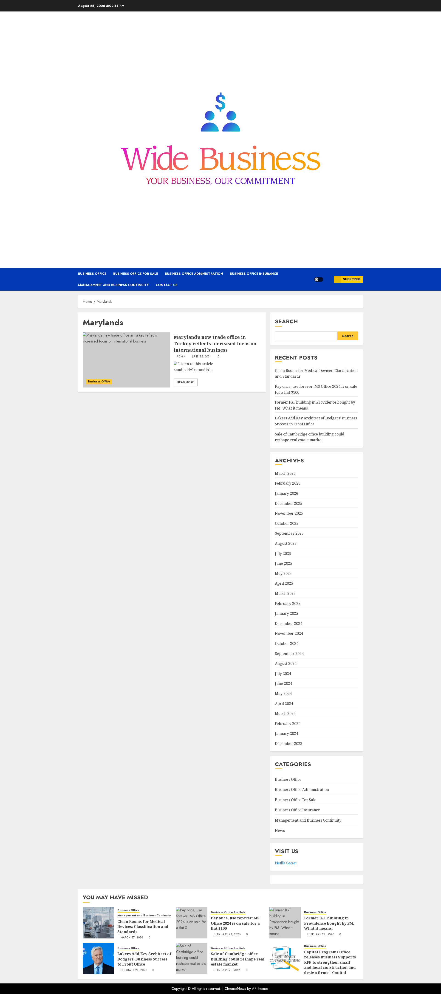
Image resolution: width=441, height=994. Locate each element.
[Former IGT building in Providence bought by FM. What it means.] (285, 922)
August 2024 (286, 663)
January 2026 (286, 493)
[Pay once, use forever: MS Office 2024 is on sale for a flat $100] (191, 922)
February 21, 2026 (134, 970)
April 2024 (284, 703)
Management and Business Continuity (113, 285)
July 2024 (283, 673)
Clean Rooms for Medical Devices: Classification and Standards (142, 926)
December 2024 (288, 623)
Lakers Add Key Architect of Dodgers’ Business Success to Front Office (144, 959)
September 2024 (289, 653)
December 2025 (288, 503)
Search (286, 321)
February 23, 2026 (227, 934)
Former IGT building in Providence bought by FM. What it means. (329, 923)
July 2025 (283, 553)
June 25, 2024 (201, 357)
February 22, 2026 (320, 934)
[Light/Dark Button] (318, 279)
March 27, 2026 (132, 938)
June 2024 (283, 683)
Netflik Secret (285, 863)
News (280, 830)
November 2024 (289, 633)
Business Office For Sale (135, 273)
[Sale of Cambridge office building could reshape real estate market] (191, 958)
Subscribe (352, 279)
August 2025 (286, 543)
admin (181, 357)
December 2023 (288, 743)
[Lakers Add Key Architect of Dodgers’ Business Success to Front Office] (98, 958)
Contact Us (167, 285)
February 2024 (287, 723)
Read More (185, 382)
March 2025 (285, 593)
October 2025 (286, 523)
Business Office (92, 273)
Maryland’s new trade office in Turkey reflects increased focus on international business (215, 343)
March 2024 (285, 713)
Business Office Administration (194, 273)
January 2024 (286, 733)
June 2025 (283, 563)
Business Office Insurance (254, 273)
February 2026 (287, 483)
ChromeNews (235, 988)
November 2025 (289, 513)
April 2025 (284, 583)
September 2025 (289, 533)
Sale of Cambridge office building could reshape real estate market (237, 959)
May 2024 (283, 693)
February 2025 (287, 603)
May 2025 (283, 573)
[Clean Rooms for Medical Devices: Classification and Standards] (98, 922)
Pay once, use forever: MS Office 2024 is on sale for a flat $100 (235, 923)
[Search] (328, 279)
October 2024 (286, 643)
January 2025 (286, 613)
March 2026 (285, 473)
